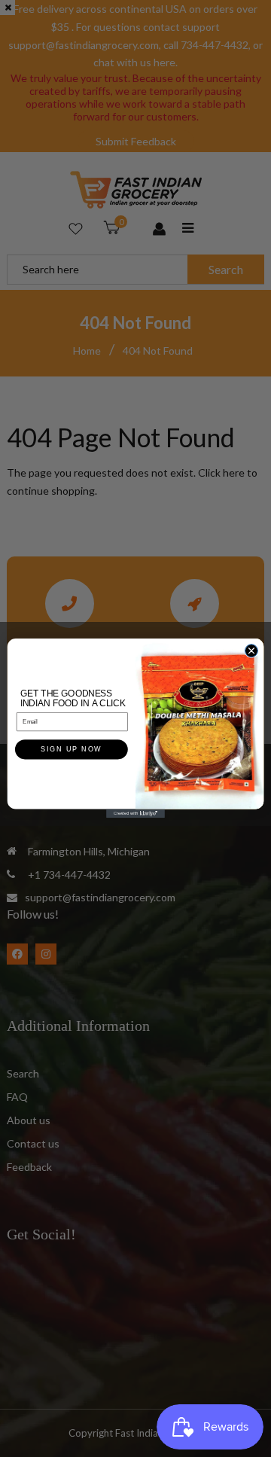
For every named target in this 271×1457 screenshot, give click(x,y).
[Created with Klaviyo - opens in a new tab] (135, 813)
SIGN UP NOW (71, 750)
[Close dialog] (251, 651)
